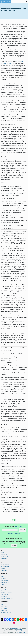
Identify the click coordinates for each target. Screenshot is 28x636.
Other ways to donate (14, 533)
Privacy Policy (4, 596)
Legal (23, 632)
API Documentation (5, 564)
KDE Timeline (4, 608)
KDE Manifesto (4, 610)
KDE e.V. (2, 604)
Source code (4, 570)
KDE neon (3, 560)
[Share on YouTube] (20, 619)
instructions (8, 193)
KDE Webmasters (14, 628)
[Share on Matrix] (2, 619)
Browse (14, 545)
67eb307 (19, 629)
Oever (20, 13)
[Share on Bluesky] (7, 619)
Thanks (2, 584)
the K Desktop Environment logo (15, 631)
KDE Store (3, 603)
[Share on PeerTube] (23, 619)
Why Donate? (18, 526)
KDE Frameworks (4, 556)
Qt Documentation (5, 566)
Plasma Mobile (4, 558)
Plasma (2, 552)
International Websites (6, 612)
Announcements (4, 574)
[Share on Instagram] (14, 622)
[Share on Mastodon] (5, 619)
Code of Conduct (4, 594)
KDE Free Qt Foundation (6, 606)
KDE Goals (3, 568)
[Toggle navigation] (26, 1)
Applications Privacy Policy (7, 598)
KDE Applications (4, 554)
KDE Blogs (3, 576)
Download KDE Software (6, 592)
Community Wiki (4, 589)
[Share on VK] (26, 619)
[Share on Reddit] (15, 619)
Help (2, 590)
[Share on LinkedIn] (13, 619)
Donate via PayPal (22, 530)
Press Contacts (4, 580)
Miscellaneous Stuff (5, 582)
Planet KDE (3, 578)
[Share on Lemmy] (18, 619)
